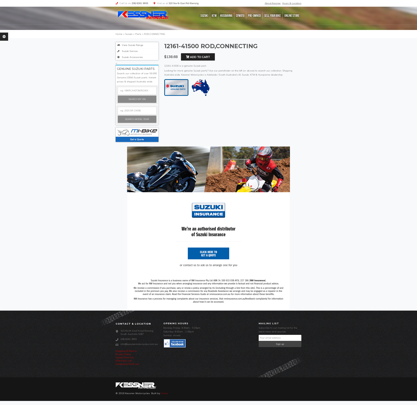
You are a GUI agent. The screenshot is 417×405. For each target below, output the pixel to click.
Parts (138, 34)
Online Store (291, 16)
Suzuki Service (129, 51)
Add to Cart (199, 57)
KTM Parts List (123, 360)
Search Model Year (137, 119)
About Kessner (273, 3)
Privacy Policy (123, 354)
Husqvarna (226, 16)
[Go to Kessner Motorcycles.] (119, 34)
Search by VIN (137, 99)
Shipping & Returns (126, 350)
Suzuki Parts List (125, 357)
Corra (164, 393)
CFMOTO (240, 16)
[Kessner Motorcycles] (144, 15)
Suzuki (204, 16)
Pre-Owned (254, 16)
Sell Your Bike (272, 16)
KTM (214, 16)
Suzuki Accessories (132, 57)
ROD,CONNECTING (154, 34)
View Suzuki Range (132, 45)
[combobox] (137, 110)
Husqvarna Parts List (127, 364)
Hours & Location (291, 3)
